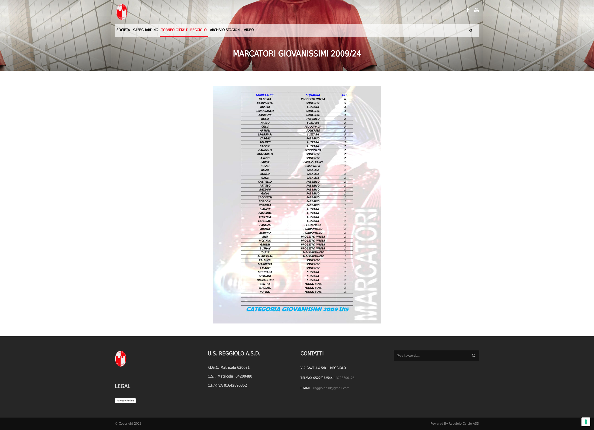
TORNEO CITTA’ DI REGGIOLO (184, 30)
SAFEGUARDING (145, 30)
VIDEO (249, 30)
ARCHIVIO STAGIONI (225, 30)
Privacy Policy (125, 400)
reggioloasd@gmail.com (331, 388)
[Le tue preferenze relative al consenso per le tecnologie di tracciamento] (585, 421)
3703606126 (345, 378)
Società (123, 30)
